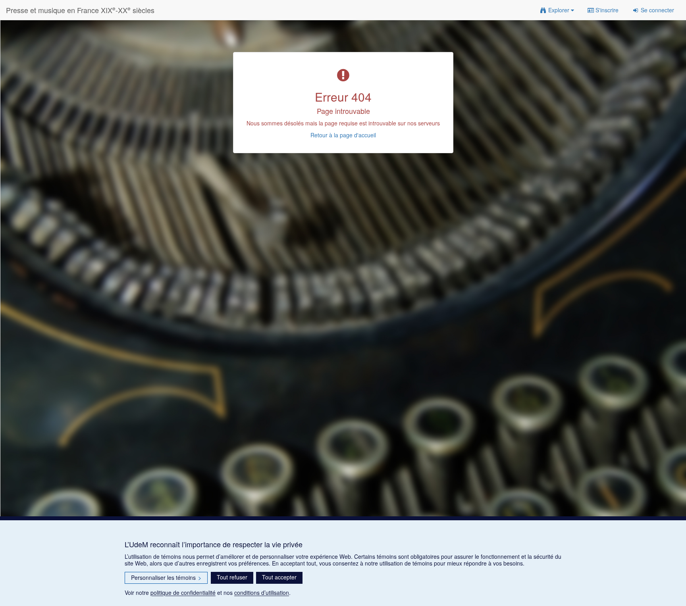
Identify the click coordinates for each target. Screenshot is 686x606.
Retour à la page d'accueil (343, 135)
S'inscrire (606, 10)
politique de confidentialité (183, 592)
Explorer (559, 10)
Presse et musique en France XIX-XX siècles (80, 9)
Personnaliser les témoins (166, 577)
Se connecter (656, 10)
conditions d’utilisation (261, 592)
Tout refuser (232, 577)
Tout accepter (279, 577)
